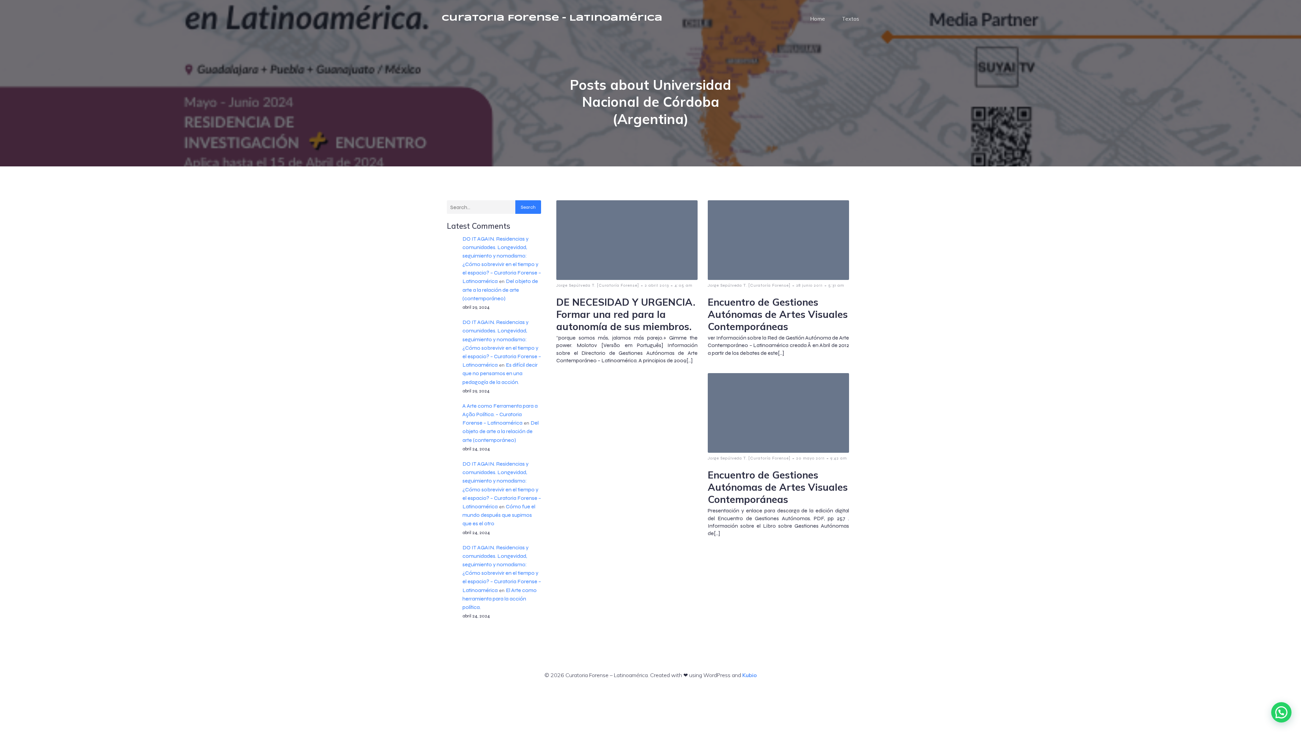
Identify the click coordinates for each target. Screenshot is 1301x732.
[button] (1281, 712)
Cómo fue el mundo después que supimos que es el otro (498, 515)
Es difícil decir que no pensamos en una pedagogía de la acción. (500, 373)
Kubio (749, 675)
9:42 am (838, 458)
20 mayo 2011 (810, 458)
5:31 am (836, 285)
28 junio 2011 (809, 285)
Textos (850, 18)
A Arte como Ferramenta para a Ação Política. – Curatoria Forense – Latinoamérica (500, 414)
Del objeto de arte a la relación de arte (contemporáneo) (500, 289)
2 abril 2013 (657, 285)
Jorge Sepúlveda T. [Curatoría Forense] (597, 285)
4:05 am (684, 285)
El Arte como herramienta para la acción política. (499, 598)
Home (817, 18)
